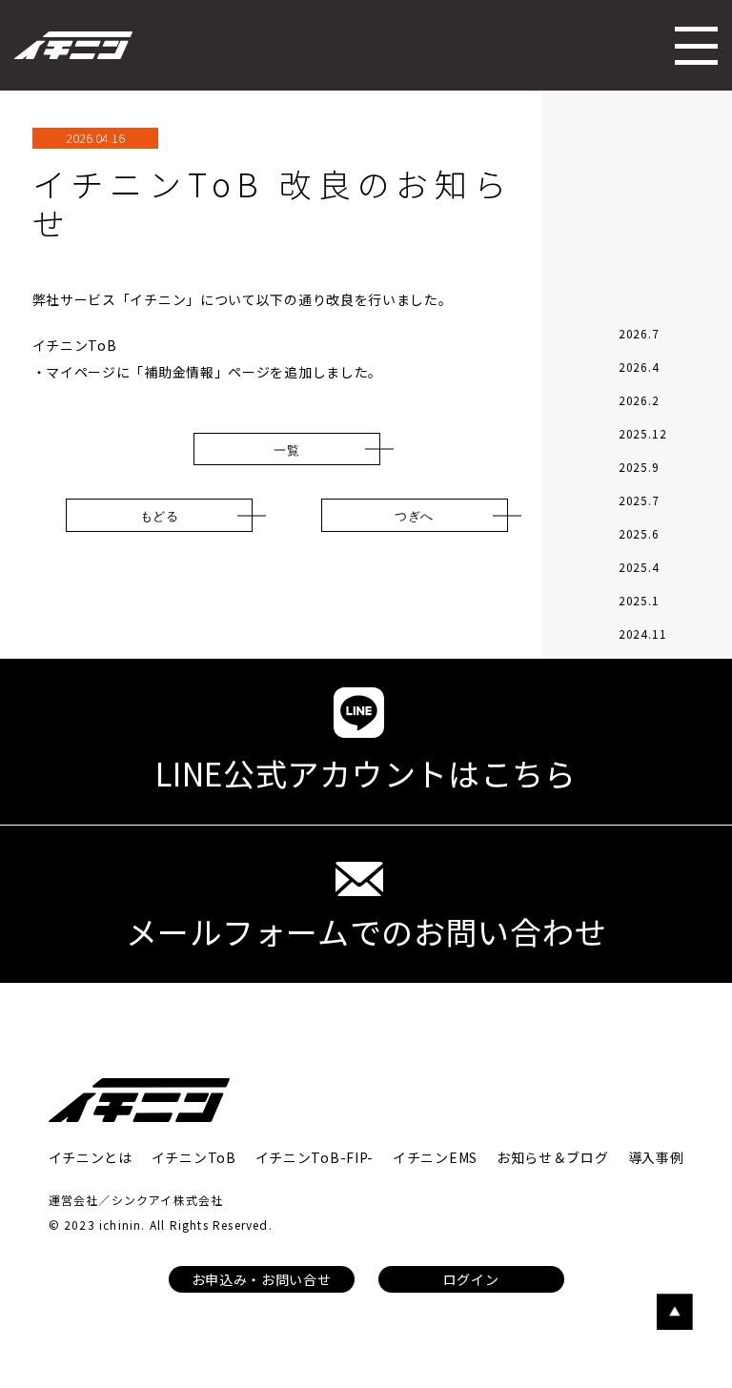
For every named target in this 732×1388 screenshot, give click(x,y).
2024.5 (639, 700)
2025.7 (639, 500)
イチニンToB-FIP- (314, 1157)
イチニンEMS (435, 1157)
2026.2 (639, 400)
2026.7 (639, 333)
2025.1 (639, 600)
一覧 (286, 449)
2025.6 (639, 533)
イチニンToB (194, 1157)
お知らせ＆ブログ (553, 1157)
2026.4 (639, 366)
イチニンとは (90, 1157)
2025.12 (643, 433)
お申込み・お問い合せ (262, 1279)
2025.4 (639, 567)
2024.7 (639, 667)
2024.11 (643, 633)
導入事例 (656, 1157)
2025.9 (639, 467)
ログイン (471, 1279)
